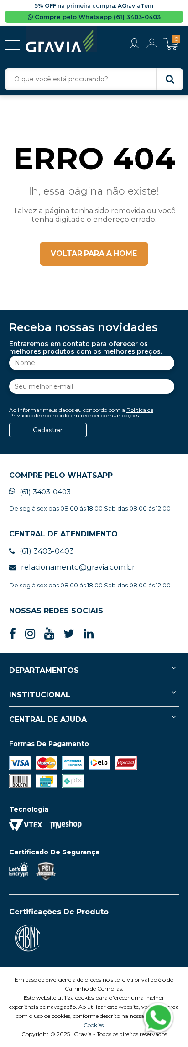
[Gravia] (61, 39)
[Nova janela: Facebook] (12, 634)
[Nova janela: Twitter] (68, 634)
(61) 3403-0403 (45, 491)
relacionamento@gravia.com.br (78, 567)
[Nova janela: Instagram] (30, 634)
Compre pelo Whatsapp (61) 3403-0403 (97, 16)
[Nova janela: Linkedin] (89, 634)
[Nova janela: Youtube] (49, 634)
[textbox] (94, 79)
